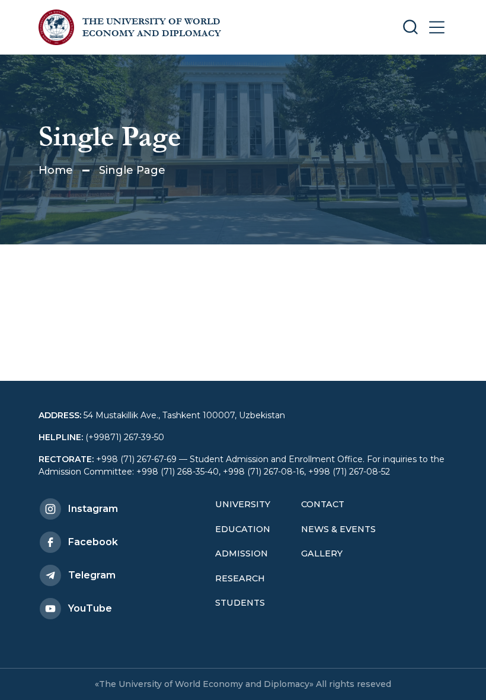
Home (56, 170)
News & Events (338, 529)
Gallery (322, 553)
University (242, 504)
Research (240, 578)
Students (240, 602)
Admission (241, 553)
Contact (322, 504)
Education (242, 529)
